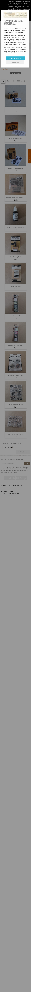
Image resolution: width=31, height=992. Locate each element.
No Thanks (15, 62)
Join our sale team (15, 58)
